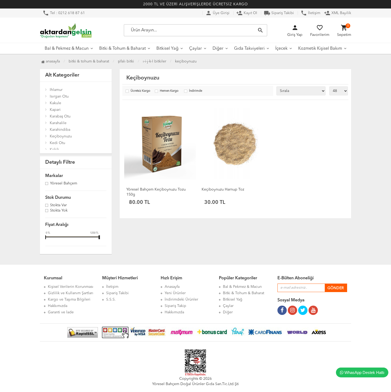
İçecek (281, 49)
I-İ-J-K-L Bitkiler (154, 61)
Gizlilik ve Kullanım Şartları (70, 293)
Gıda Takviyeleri (249, 49)
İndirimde (195, 91)
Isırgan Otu (59, 96)
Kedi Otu (57, 143)
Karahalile (58, 123)
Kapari (55, 110)
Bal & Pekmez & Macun (67, 49)
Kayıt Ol (246, 13)
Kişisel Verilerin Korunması (70, 287)
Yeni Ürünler (175, 293)
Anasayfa (52, 61)
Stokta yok (59, 210)
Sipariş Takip (175, 306)
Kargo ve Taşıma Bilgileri (69, 299)
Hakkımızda (57, 306)
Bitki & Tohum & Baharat (122, 49)
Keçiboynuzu (186, 61)
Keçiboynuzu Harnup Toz (223, 189)
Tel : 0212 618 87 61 (64, 13)
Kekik (54, 149)
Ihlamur (56, 90)
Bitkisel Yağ (167, 49)
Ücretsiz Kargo (140, 91)
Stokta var (58, 205)
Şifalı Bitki (126, 61)
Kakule (55, 103)
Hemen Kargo (169, 91)
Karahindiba (60, 130)
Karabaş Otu (60, 116)
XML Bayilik (337, 13)
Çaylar (195, 49)
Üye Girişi (217, 13)
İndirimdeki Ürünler (181, 299)
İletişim (310, 13)
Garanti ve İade (61, 312)
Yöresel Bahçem (63, 183)
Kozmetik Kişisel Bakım (320, 49)
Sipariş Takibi (279, 13)
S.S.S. (111, 299)
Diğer (218, 49)
